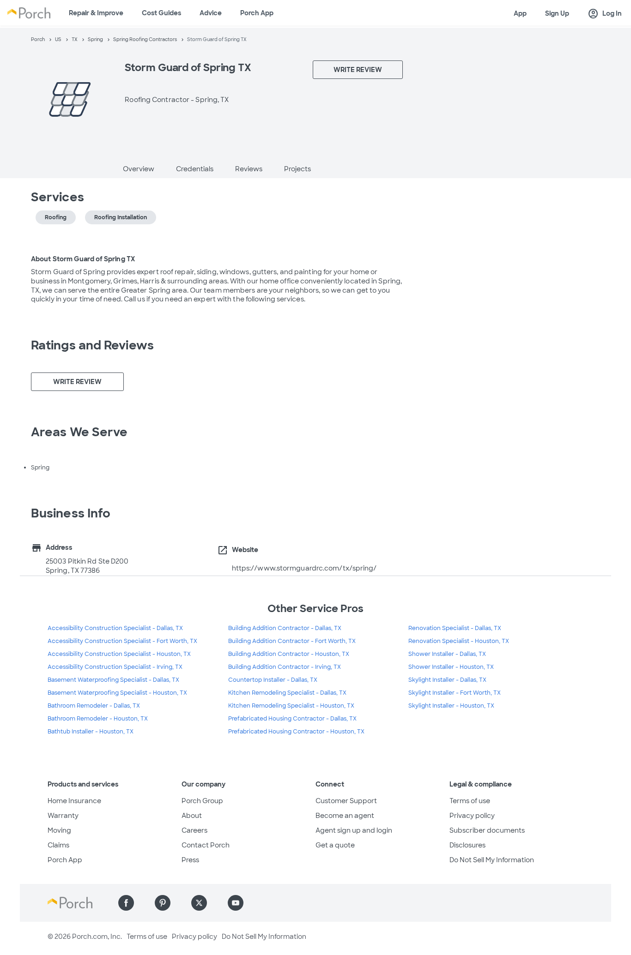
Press (190, 860)
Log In (605, 13)
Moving (59, 830)
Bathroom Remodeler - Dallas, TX (94, 705)
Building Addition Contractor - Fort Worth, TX (292, 641)
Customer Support (346, 801)
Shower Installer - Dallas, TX (447, 654)
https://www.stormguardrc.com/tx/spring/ (304, 568)
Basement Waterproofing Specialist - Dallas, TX (113, 680)
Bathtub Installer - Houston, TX (90, 731)
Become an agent (345, 815)
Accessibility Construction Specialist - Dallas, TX (115, 628)
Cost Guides (161, 13)
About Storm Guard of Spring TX (83, 259)
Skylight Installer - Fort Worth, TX (454, 693)
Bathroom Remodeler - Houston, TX (98, 718)
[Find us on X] (199, 903)
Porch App (256, 13)
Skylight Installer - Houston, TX (451, 705)
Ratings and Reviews (92, 345)
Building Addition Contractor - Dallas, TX (284, 628)
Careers (194, 830)
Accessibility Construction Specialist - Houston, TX (119, 654)
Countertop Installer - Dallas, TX (272, 680)
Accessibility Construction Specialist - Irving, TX (115, 667)
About (192, 815)
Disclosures (467, 845)
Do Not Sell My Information (491, 860)
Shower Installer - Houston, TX (451, 667)
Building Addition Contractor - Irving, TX (284, 667)
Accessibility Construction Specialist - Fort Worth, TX (122, 641)
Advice (211, 13)
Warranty (63, 815)
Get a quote (335, 845)
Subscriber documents (487, 830)
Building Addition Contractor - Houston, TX (288, 654)
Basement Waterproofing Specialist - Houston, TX (117, 693)
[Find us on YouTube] (235, 903)
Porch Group (202, 801)
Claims (58, 845)
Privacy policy (472, 815)
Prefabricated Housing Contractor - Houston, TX (296, 731)
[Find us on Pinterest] (162, 903)
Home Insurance (74, 801)
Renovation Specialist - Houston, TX (458, 641)
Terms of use (469, 801)
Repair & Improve (96, 13)
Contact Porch (206, 845)
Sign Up (557, 13)
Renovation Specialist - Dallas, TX (454, 628)
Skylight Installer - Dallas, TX (447, 680)
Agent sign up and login (354, 830)
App (520, 13)
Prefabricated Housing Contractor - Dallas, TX (292, 718)
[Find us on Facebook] (126, 903)
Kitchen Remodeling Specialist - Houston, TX (291, 705)
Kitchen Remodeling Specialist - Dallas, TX (287, 693)
